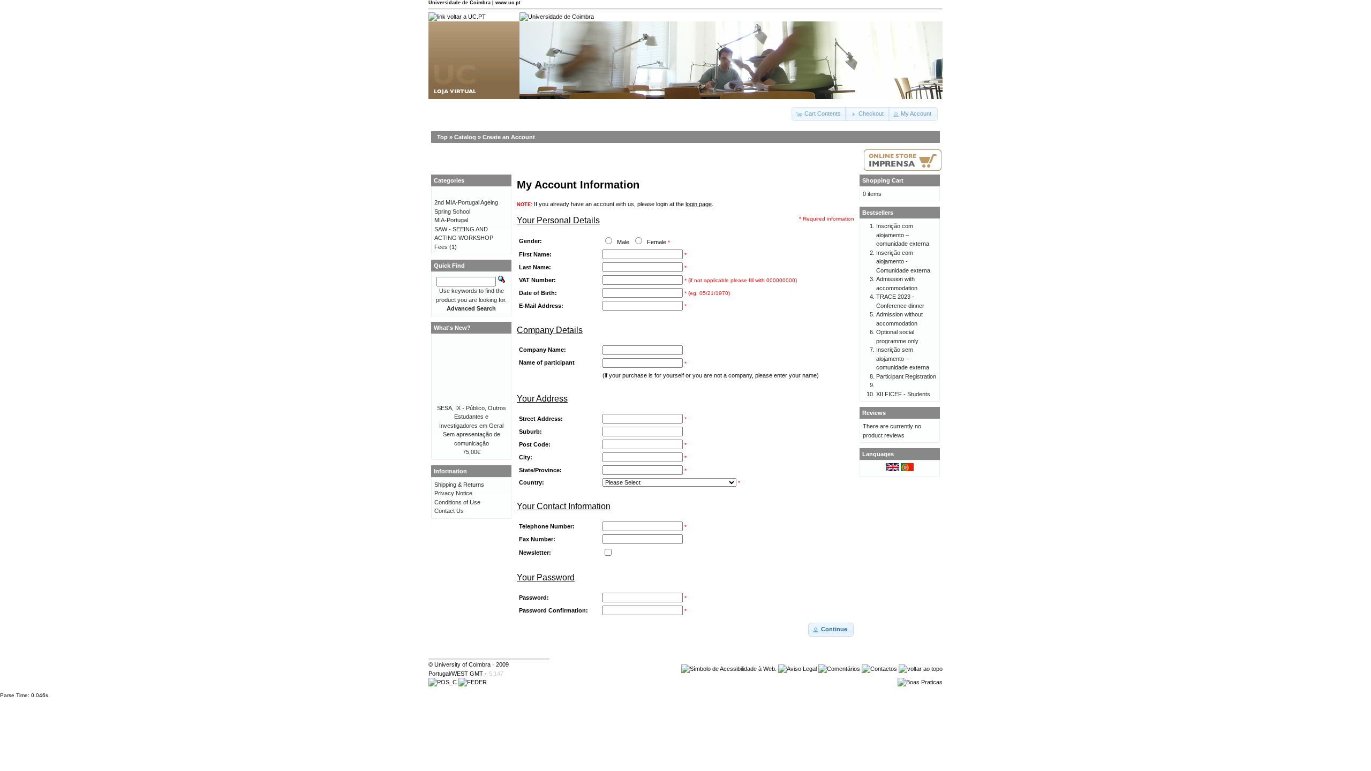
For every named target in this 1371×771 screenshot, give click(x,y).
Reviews (874, 413)
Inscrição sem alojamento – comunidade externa (902, 358)
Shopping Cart (882, 180)
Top (442, 137)
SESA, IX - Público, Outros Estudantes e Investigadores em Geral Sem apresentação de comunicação (471, 426)
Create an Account (509, 137)
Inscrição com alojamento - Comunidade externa (903, 262)
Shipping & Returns (459, 484)
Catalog (465, 137)
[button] (819, 114)
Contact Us (449, 511)
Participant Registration (906, 376)
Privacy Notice (453, 493)
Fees (441, 247)
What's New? (452, 327)
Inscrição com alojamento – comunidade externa (902, 235)
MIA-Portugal (451, 220)
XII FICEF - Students (903, 394)
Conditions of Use (457, 502)
